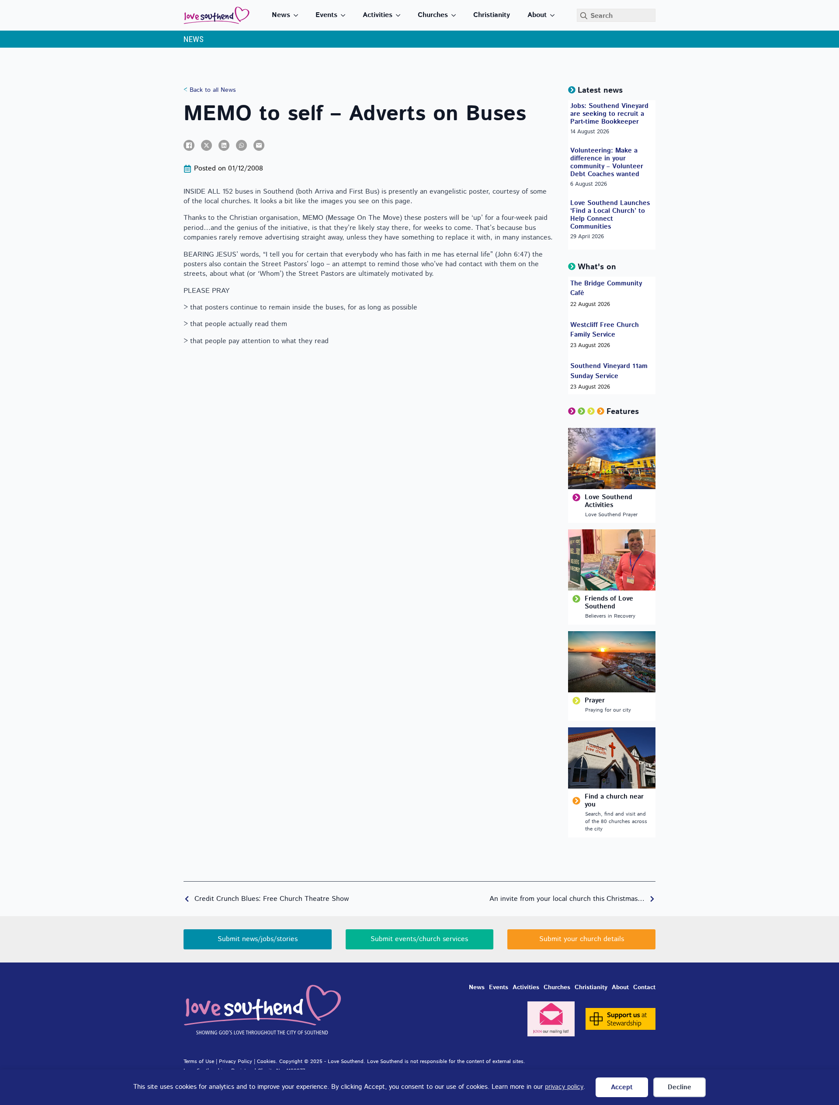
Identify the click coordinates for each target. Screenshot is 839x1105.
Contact (644, 987)
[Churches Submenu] (456, 15)
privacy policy (564, 1086)
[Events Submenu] (345, 15)
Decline (679, 1087)
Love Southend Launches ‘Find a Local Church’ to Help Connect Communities (610, 215)
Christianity (491, 15)
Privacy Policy (235, 1061)
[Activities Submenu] (400, 15)
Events (326, 15)
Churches (433, 15)
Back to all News (211, 90)
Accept (622, 1087)
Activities (377, 15)
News (281, 15)
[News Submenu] (298, 15)
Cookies (266, 1061)
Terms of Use (199, 1061)
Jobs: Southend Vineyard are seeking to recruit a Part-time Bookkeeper (609, 114)
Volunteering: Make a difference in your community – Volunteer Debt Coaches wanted (606, 162)
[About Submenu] (555, 15)
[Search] (583, 15)
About (537, 15)
